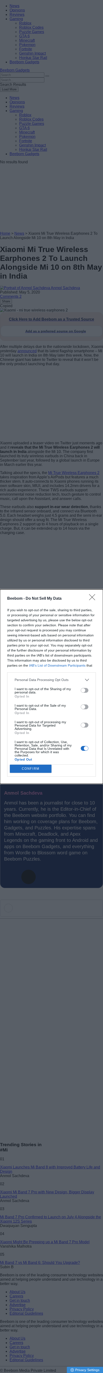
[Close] (93, 598)
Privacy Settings (87, 1370)
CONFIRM (31, 768)
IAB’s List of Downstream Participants (57, 665)
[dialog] (51, 686)
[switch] (84, 690)
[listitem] (51, 679)
